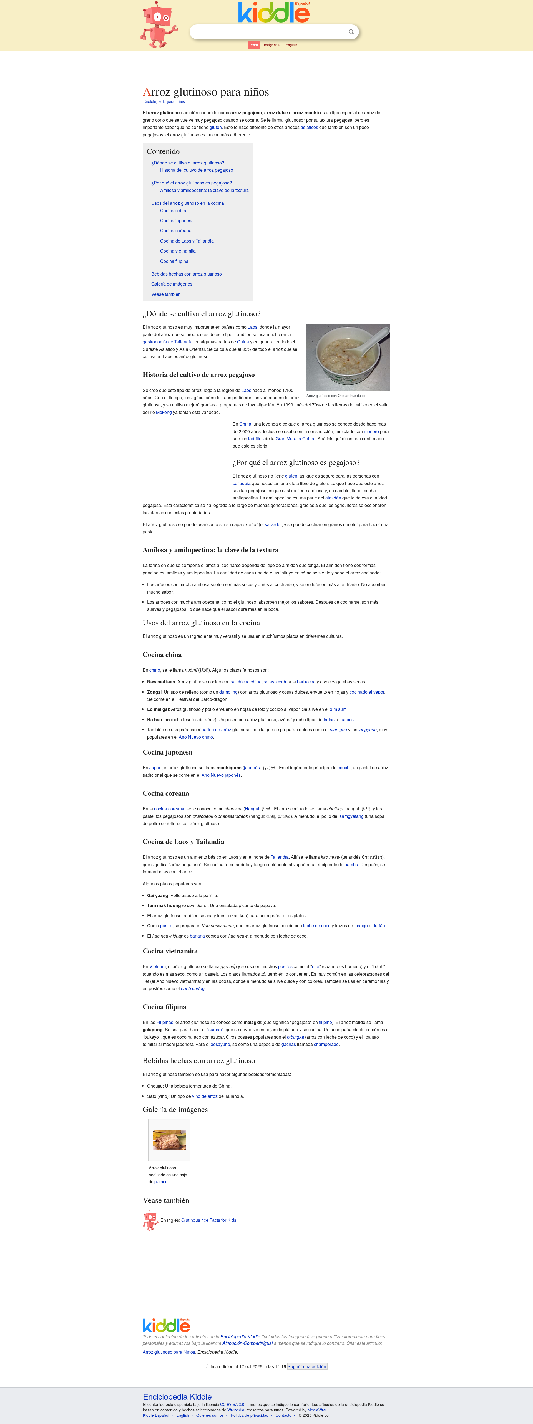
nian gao (338, 729)
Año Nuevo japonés (221, 775)
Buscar (351, 32)
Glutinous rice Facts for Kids (208, 1220)
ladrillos (256, 438)
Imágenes (272, 44)
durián (379, 925)
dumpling (228, 692)
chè (315, 966)
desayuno (220, 1044)
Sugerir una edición (307, 1366)
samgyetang (352, 816)
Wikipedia (235, 1410)
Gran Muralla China (295, 438)
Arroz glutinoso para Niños (169, 1352)
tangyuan (367, 729)
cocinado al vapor (367, 692)
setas (269, 681)
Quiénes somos (210, 1415)
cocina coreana (169, 808)
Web (254, 44)
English (291, 44)
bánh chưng (193, 988)
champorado (326, 1044)
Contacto (283, 1415)
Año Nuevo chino (196, 737)
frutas (329, 719)
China (243, 341)
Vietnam (157, 966)
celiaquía (242, 483)
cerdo (282, 681)
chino (154, 670)
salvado (272, 524)
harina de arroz (216, 729)
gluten (216, 127)
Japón (155, 767)
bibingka (295, 1037)
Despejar (340, 32)
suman (215, 1029)
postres (285, 966)
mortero (371, 431)
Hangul (252, 808)
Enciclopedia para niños (164, 101)
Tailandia (280, 857)
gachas (288, 1044)
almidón (333, 497)
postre (166, 925)
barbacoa (306, 681)
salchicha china (246, 681)
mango (361, 925)
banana (197, 936)
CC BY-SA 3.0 (232, 1404)
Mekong (164, 412)
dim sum (338, 709)
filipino (325, 1022)
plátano (160, 1181)
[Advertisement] (266, 66)
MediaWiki (317, 1410)
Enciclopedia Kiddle (240, 1336)
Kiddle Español (156, 1415)
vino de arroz (205, 1096)
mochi (345, 767)
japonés (252, 767)
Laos (252, 327)
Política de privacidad (249, 1415)
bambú (351, 864)
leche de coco (317, 925)
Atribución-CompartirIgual (247, 1343)
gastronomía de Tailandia (167, 341)
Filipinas (164, 1022)
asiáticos (309, 127)
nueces (346, 719)
